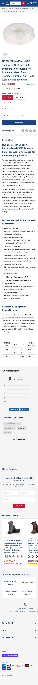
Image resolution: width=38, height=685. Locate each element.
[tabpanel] (19, 441)
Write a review (24, 409)
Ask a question (14, 409)
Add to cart (19, 123)
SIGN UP (19, 505)
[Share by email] (34, 130)
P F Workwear (8, 538)
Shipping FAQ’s (27, 583)
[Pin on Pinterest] (26, 130)
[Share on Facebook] (22, 130)
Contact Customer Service (10, 592)
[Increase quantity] (22, 115)
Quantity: (5, 115)
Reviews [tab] (8, 417)
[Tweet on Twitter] (30, 130)
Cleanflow (6, 89)
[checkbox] (7, 432)
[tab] (19, 418)
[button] (34, 3)
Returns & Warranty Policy (27, 592)
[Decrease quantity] (12, 115)
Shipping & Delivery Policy (11, 582)
